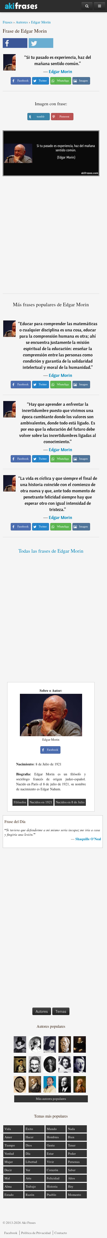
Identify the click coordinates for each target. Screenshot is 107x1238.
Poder (72, 1153)
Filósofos (20, 802)
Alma (8, 1186)
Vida (7, 1129)
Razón (30, 1194)
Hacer (29, 1137)
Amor (8, 1137)
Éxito (29, 1129)
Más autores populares (51, 1099)
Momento (74, 1194)
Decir (8, 1170)
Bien (71, 1137)
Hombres (53, 1137)
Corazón (52, 1170)
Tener (71, 1145)
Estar (50, 1153)
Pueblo (51, 1194)
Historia (52, 1186)
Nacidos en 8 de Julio (70, 802)
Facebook (10, 1233)
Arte (28, 1178)
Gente (51, 1145)
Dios (29, 1145)
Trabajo (31, 1186)
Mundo (52, 1129)
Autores (22, 21)
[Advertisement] (53, 236)
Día (28, 1153)
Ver (28, 1170)
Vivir (50, 1161)
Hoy (70, 1186)
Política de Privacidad (36, 1233)
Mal (7, 1178)
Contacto (60, 1233)
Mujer (8, 1161)
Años (71, 1178)
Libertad (31, 1161)
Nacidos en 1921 (41, 802)
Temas (60, 1011)
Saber (71, 1170)
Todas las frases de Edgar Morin (50, 550)
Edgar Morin (41, 21)
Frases (7, 21)
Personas (74, 1161)
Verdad (9, 1153)
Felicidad (53, 1178)
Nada (71, 1129)
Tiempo (9, 1145)
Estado (9, 1194)
